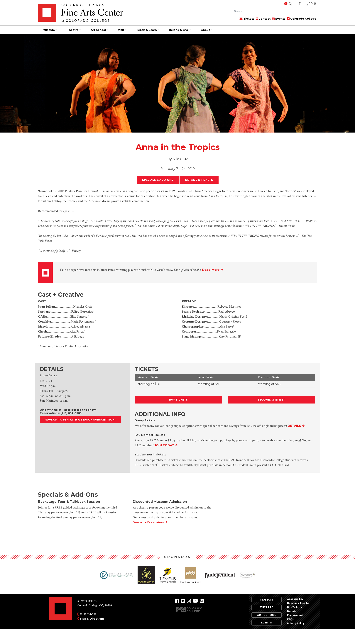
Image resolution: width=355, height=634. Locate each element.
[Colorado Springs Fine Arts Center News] (201, 601)
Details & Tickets (199, 180)
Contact (264, 18)
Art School (98, 30)
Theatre (73, 30)
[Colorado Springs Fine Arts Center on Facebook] (177, 601)
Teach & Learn (146, 30)
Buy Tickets (178, 399)
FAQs (290, 619)
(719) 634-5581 (88, 614)
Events (280, 18)
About (205, 30)
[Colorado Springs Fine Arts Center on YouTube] (195, 601)
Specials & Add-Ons (157, 180)
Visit (121, 30)
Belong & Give (179, 30)
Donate (292, 611)
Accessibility (295, 599)
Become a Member (271, 399)
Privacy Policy (295, 623)
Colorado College (303, 18)
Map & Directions (92, 618)
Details (294, 426)
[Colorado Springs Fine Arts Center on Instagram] (188, 601)
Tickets (248, 18)
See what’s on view (148, 522)
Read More (211, 270)
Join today (164, 445)
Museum (49, 30)
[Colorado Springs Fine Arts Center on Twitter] (182, 601)
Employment (295, 615)
